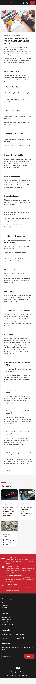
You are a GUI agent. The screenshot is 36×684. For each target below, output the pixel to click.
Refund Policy (6, 619)
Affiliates (4, 607)
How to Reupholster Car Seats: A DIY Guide (9, 542)
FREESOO (14, 675)
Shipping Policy (6, 617)
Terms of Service (7, 624)
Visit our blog (28, 486)
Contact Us (5, 605)
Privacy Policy (6, 622)
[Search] (20, 3)
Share (9, 470)
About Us (4, 603)
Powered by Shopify (23, 675)
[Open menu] (32, 3)
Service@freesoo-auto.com (15, 634)
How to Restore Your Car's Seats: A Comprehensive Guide (26, 511)
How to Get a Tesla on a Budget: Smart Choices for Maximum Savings (8, 512)
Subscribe (29, 656)
